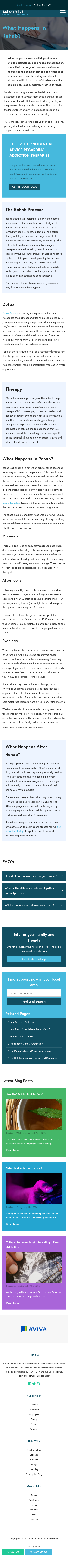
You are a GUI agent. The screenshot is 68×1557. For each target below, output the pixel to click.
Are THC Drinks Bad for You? (24, 1094)
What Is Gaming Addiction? (24, 1168)
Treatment (34, 1499)
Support (34, 1519)
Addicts (34, 1404)
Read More (12, 1150)
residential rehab (11, 502)
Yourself (34, 1428)
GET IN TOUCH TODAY (24, 186)
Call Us (14, 1552)
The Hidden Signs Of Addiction (26, 1043)
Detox (34, 1495)
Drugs (34, 1464)
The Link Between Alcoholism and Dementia (33, 1058)
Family (34, 1419)
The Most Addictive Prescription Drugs (30, 1050)
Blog (34, 1514)
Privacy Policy (34, 1546)
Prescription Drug (34, 1474)
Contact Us (40, 1552)
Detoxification (10, 313)
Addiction (34, 1509)
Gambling (34, 1469)
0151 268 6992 (42, 5)
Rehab (34, 1504)
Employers (34, 1414)
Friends (34, 1423)
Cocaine (34, 1459)
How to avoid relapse (21, 1036)
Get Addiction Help (34, 959)
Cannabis (34, 1454)
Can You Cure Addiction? (22, 1022)
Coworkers (34, 1409)
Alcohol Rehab (34, 1449)
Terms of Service (36, 1375)
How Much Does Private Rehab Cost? (29, 1029)
